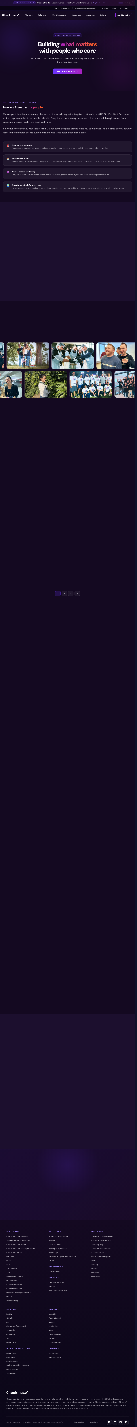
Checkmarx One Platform (17, 1236)
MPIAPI (9, 1297)
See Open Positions (66, 71)
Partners (104, 8)
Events (93, 1260)
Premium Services (56, 1282)
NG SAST (10, 1256)
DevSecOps (54, 1252)
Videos (94, 1268)
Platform (29, 15)
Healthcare (11, 1353)
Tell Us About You (83, 1191)
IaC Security (11, 1281)
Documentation (97, 1252)
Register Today (99, 3)
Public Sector (12, 1361)
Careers (52, 1338)
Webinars (95, 1272)
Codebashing (12, 1301)
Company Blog (97, 1244)
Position (10, 471)
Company (90, 15)
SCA (8, 1264)
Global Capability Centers (17, 1365)
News (51, 1330)
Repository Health (14, 1289)
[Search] (63, 452)
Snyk (8, 1322)
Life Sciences (12, 1369)
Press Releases (55, 1334)
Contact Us (53, 1353)
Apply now (118, 480)
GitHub (9, 1318)
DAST (8, 1260)
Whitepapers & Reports (101, 1256)
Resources (76, 15)
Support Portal (55, 1357)
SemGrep (10, 1334)
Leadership (53, 1326)
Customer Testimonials (101, 1248)
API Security (11, 1268)
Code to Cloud (55, 1244)
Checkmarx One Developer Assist (20, 1248)
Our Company (55, 1342)
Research (124, 8)
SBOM (51, 1260)
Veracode (10, 1330)
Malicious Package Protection (19, 1293)
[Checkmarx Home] (10, 15)
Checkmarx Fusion (14, 1252)
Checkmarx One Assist (16, 1244)
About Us (52, 1314)
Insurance (10, 1357)
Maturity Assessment (58, 1290)
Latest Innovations (63, 8)
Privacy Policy (78, 1422)
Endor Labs (11, 1342)
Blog (114, 8)
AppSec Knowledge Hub (101, 1240)
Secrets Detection (14, 1285)
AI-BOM (52, 1240)
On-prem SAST (55, 1271)
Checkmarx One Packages (102, 1236)
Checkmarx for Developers (85, 8)
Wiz (7, 1338)
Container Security (14, 1277)
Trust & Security (55, 1318)
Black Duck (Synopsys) (16, 1326)
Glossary (94, 1264)
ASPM (8, 1272)
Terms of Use (92, 1422)
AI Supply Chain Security (59, 1236)
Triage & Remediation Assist (18, 1240)
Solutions (42, 15)
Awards (52, 1322)
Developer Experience (58, 1248)
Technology (11, 1373)
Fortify (9, 1314)
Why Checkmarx (59, 15)
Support (52, 1286)
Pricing (103, 15)
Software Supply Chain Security (62, 1256)
